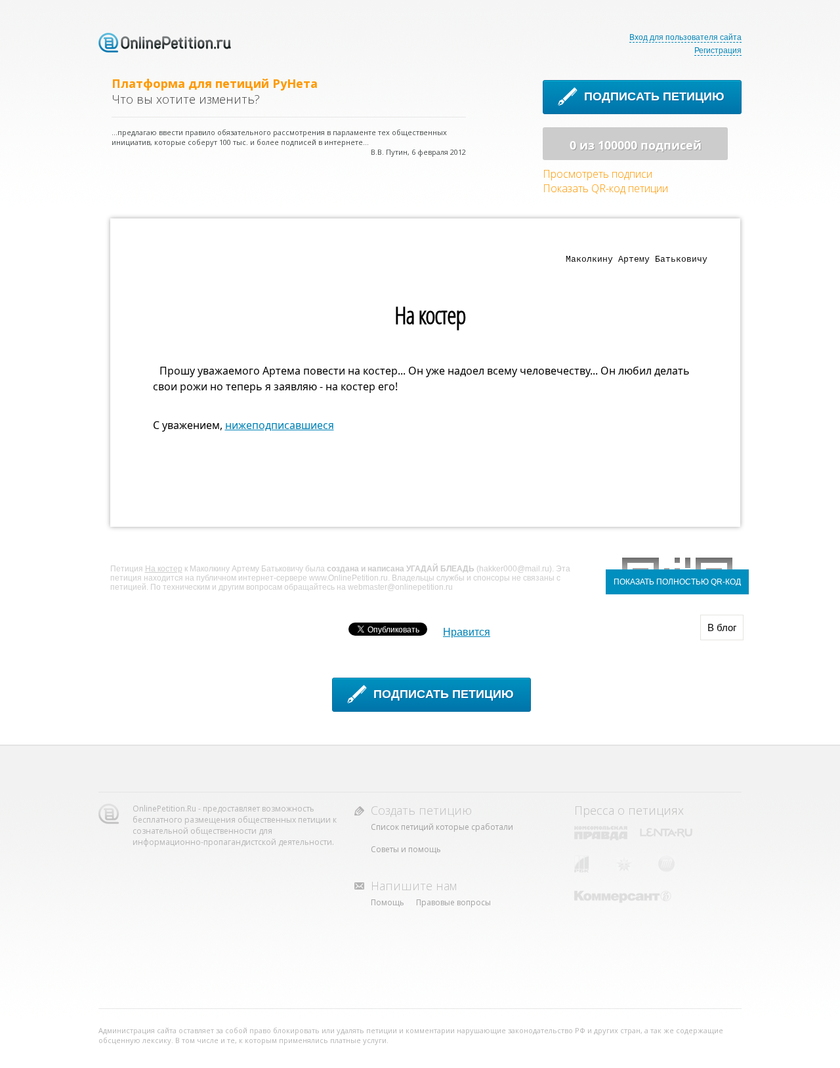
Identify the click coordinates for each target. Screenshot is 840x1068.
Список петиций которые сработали (442, 826)
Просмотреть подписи (597, 174)
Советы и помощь (406, 849)
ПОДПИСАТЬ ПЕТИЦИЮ (654, 96)
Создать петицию (421, 810)
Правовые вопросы (453, 902)
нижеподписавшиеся (279, 425)
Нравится (466, 632)
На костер (163, 568)
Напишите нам (414, 885)
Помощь (387, 902)
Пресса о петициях (629, 810)
